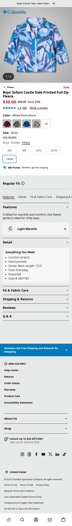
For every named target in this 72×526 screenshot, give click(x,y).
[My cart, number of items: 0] (63, 519)
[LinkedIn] (57, 454)
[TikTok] (64, 454)
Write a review (39, 108)
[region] (36, 45)
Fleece (10, 87)
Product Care (12, 396)
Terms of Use (10, 484)
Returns (9, 376)
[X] (50, 454)
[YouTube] (43, 454)
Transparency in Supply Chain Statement (24, 502)
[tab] (6, 143)
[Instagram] (22, 454)
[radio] (7, 124)
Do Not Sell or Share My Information (21, 508)
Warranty (10, 389)
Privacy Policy (42, 484)
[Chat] (50, 519)
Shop (7, 428)
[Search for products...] (22, 519)
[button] (22, 183)
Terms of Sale (26, 484)
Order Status (12, 383)
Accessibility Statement (18, 402)
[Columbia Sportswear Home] (14, 12)
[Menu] (8, 519)
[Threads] (29, 454)
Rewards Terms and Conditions (19, 490)
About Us (10, 418)
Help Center (11, 370)
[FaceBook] (36, 454)
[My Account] (36, 519)
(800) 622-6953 (17, 363)
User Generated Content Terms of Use (23, 496)
